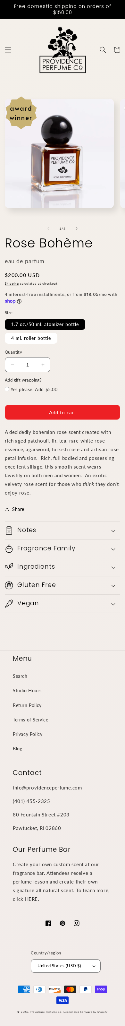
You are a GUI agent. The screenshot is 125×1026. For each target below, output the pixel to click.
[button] (8, 50)
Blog (17, 748)
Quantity (13, 352)
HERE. (32, 899)
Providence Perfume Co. (46, 1011)
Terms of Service (30, 719)
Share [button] (18, 509)
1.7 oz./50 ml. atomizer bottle (45, 324)
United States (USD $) (59, 965)
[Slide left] (48, 228)
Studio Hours (27, 690)
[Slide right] (77, 228)
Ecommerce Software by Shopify (85, 1011)
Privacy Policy (27, 734)
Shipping (12, 283)
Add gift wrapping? (23, 380)
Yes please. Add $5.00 (34, 389)
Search (20, 676)
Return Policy (27, 705)
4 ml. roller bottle (31, 338)
